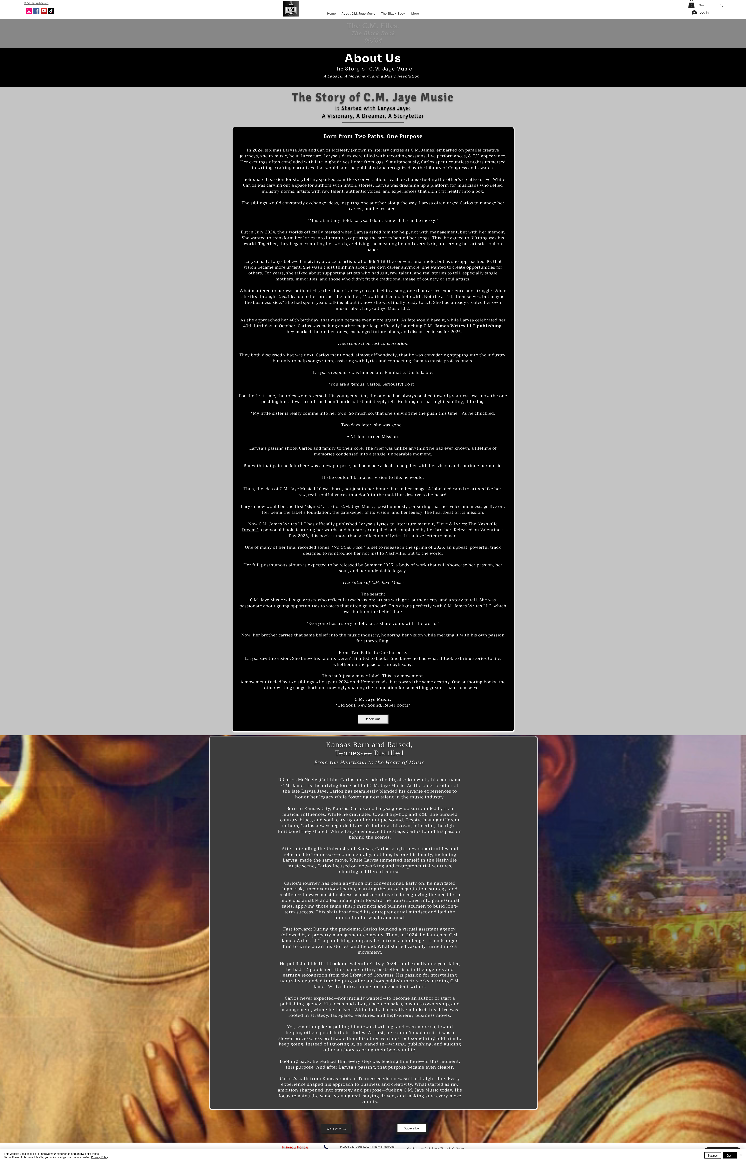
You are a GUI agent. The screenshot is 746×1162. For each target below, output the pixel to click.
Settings (713, 1155)
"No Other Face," (348, 547)
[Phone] (326, 1147)
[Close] (741, 1155)
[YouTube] (44, 11)
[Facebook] (36, 11)
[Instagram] (29, 11)
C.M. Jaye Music (357, 506)
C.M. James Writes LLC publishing (463, 325)
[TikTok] (51, 11)
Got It (730, 1155)
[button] (691, 4)
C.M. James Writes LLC (439, 1148)
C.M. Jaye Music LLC (301, 488)
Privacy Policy (99, 1157)
